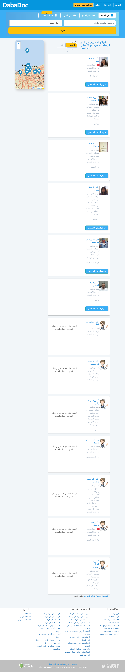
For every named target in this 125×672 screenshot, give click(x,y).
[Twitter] (103, 667)
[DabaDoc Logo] (15, 5)
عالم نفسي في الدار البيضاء (80, 649)
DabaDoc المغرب (24, 614)
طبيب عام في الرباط (53, 620)
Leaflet (39, 88)
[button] (27, 51)
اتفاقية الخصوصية (70, 664)
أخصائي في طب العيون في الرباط (48, 640)
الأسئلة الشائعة (113, 623)
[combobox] (35, 23)
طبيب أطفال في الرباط (52, 623)
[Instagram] (113, 667)
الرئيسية (116, 614)
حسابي (98, 5)
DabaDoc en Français (111, 628)
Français (107, 5)
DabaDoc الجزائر (25, 620)
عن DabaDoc (114, 617)
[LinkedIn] (109, 667)
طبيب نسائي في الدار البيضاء (79, 617)
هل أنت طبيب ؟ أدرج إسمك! (109, 625)
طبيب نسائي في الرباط (52, 617)
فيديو (71, 45)
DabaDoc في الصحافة (111, 620)
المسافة (72, 49)
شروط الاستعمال (55, 664)
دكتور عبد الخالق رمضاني (94, 564)
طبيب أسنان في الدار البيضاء (79, 614)
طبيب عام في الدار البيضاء (80, 620)
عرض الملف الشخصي (97, 84)
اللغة (62, 45)
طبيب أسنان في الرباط (52, 614)
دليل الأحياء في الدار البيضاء (109, 634)
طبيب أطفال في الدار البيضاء (79, 623)
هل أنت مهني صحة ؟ (83, 5)
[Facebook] (117, 667)
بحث (61, 31)
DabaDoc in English (111, 631)
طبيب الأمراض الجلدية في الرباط (49, 625)
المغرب (118, 5)
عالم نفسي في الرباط (53, 643)
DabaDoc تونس (25, 617)
